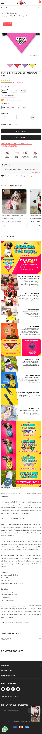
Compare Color (33, 56)
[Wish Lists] (32, 117)
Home (3, 13)
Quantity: (5, 113)
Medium (14, 91)
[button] (6, 80)
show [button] (36, 172)
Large (23, 91)
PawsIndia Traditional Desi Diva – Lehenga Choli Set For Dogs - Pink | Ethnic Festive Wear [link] (13, 217)
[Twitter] (8, 689)
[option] (21, 40)
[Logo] (21, 2)
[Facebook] (3, 689)
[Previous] (4, 65)
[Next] (38, 65)
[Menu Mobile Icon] (2, 2)
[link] (14, 201)
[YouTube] (18, 689)
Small (4, 91)
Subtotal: (5, 124)
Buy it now (21, 131)
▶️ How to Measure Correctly (11, 100)
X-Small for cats (8, 96)
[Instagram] (13, 689)
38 (6, 176)
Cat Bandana (11, 13)
